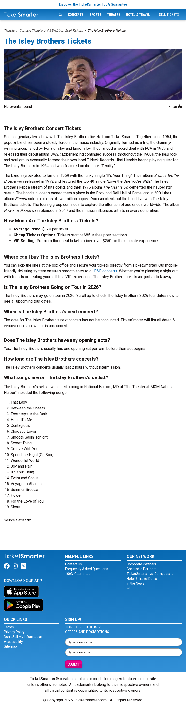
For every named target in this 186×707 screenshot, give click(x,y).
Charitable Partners (141, 569)
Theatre (113, 14)
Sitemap (10, 646)
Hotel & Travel (138, 14)
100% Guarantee (78, 574)
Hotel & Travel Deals (142, 579)
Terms (9, 627)
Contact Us (73, 564)
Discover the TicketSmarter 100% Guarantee (93, 4)
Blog (130, 588)
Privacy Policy (14, 632)
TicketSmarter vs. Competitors (150, 574)
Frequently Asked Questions (86, 569)
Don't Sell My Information (23, 637)
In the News (135, 583)
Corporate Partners (141, 564)
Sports (95, 14)
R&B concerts (105, 271)
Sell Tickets (169, 14)
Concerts (76, 14)
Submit (74, 664)
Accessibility (13, 642)
